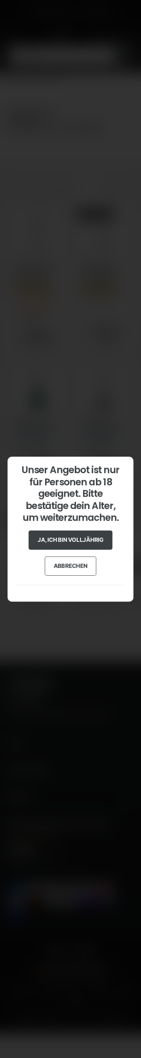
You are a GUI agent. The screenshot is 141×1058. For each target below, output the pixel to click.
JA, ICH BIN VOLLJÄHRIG (70, 539)
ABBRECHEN (71, 565)
